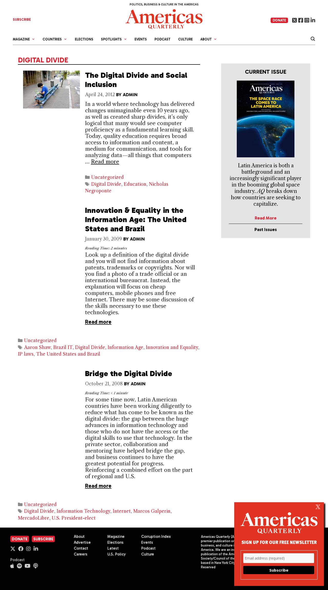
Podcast (162, 39)
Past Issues (265, 229)
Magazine (116, 536)
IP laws (26, 354)
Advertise (82, 542)
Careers (80, 554)
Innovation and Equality (172, 347)
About (79, 536)
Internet (122, 511)
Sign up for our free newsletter (279, 542)
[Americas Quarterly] (164, 18)
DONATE (279, 20)
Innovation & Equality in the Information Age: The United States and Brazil (136, 219)
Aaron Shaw (37, 347)
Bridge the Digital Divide (128, 373)
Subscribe (43, 539)
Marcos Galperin (151, 511)
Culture (185, 39)
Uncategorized (107, 177)
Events (141, 39)
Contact (81, 548)
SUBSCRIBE (22, 19)
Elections (84, 39)
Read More (265, 218)
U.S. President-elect (74, 518)
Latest (113, 548)
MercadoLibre (33, 518)
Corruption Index (156, 536)
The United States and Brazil (68, 354)
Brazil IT (63, 347)
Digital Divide (106, 184)
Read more (105, 161)
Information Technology (83, 511)
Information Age (125, 347)
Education (135, 184)
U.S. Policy (116, 554)
